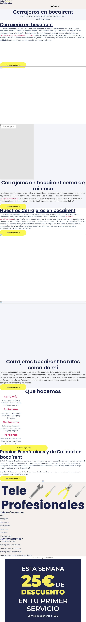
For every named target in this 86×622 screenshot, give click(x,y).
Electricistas (11, 422)
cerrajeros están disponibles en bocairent (17, 35)
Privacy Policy (5, 536)
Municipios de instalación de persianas (16, 555)
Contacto (4, 533)
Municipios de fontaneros (10, 548)
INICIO (2, 515)
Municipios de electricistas (11, 552)
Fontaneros (10, 409)
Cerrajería (10, 396)
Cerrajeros (4, 519)
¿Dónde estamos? (7, 541)
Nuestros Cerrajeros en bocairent (37, 210)
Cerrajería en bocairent (26, 24)
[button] (55, 6)
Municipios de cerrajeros (10, 545)
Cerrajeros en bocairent (43, 11)
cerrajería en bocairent (9, 198)
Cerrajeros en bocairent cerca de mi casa (43, 185)
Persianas (10, 435)
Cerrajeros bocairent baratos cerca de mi (43, 364)
